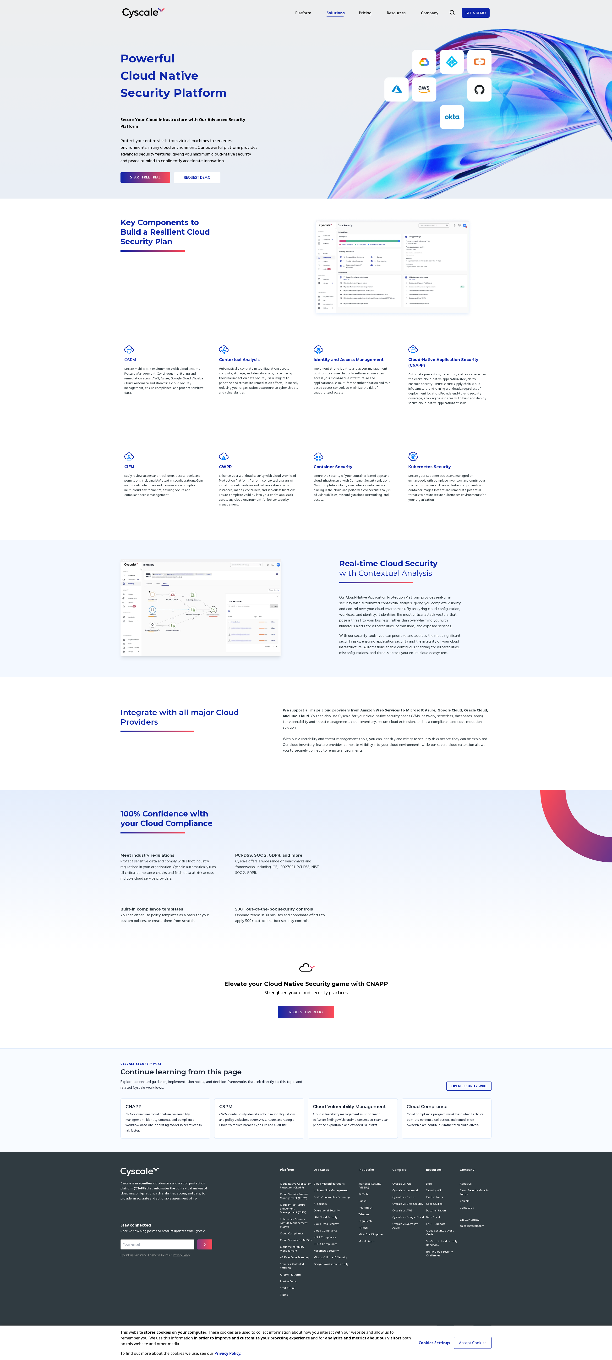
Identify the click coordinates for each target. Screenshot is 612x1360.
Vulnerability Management (331, 1191)
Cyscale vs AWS (402, 1211)
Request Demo (197, 178)
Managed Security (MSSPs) (370, 1186)
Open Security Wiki (468, 1086)
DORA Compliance (325, 1244)
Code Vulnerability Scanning (332, 1197)
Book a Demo (288, 1282)
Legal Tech (365, 1221)
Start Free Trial (145, 177)
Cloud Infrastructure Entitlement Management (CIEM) (293, 1209)
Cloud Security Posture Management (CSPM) (294, 1197)
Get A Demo (475, 13)
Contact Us (467, 1208)
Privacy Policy (181, 1255)
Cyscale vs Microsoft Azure (405, 1226)
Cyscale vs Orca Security (407, 1204)
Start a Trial (287, 1288)
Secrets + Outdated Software (292, 1266)
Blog (429, 1184)
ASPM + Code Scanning (295, 1258)
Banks (362, 1201)
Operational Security (327, 1211)
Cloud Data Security (326, 1224)
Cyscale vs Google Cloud (408, 1218)
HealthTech (365, 1208)
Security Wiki (434, 1191)
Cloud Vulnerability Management (292, 1249)
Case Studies (434, 1204)
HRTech (363, 1228)
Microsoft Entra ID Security (330, 1258)
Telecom (364, 1215)
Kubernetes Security (326, 1251)
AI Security (320, 1204)
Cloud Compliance (291, 1234)
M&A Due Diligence (371, 1235)
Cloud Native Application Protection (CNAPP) (295, 1186)
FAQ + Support (435, 1224)
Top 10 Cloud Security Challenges (439, 1254)
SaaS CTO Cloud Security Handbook (442, 1243)
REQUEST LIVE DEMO (306, 1012)
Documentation (436, 1211)
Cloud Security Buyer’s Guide (440, 1233)
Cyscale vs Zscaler (403, 1197)
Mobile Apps (367, 1241)
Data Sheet (433, 1218)
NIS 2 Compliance (325, 1238)
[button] (452, 12)
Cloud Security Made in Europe (474, 1193)
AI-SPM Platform (290, 1275)
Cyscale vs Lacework (405, 1191)
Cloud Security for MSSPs (296, 1240)
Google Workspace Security (331, 1264)
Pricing (365, 13)
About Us (466, 1184)
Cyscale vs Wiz (401, 1184)
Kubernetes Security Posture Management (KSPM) (293, 1223)
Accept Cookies (472, 1342)
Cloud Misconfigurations (329, 1184)
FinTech (363, 1195)
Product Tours (434, 1197)
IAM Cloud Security (326, 1218)
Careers (465, 1201)
